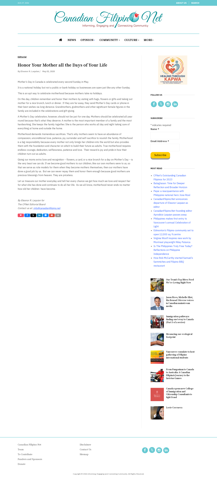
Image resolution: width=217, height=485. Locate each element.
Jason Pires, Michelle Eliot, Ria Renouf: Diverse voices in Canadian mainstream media (180, 302)
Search (195, 3)
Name (155, 129)
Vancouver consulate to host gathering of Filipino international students (180, 354)
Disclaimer (85, 444)
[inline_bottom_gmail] (52, 215)
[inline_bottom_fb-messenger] (46, 215)
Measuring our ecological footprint (179, 336)
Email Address (160, 141)
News (71, 40)
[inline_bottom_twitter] (33, 215)
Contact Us (85, 449)
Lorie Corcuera (174, 407)
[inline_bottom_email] (58, 215)
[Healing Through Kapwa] (172, 69)
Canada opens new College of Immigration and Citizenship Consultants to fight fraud (180, 393)
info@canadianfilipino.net (46, 208)
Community (108, 40)
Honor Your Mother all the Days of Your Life (62, 65)
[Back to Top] (208, 476)
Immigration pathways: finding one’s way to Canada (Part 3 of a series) (180, 319)
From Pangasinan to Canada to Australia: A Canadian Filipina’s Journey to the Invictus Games (180, 374)
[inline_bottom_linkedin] (39, 215)
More (148, 40)
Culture (131, 40)
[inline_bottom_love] (21, 215)
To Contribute (25, 454)
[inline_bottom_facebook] (27, 215)
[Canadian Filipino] (108, 19)
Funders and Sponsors (30, 459)
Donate (21, 464)
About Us (181, 3)
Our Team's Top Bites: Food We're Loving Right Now (180, 281)
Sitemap (84, 454)
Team (21, 449)
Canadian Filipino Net (29, 444)
